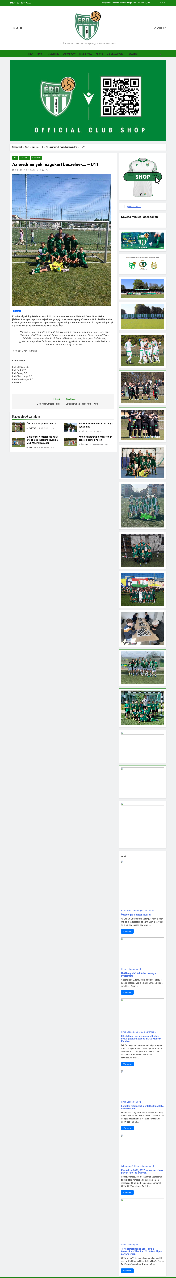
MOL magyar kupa (147, 1032)
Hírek (30, 54)
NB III (141, 969)
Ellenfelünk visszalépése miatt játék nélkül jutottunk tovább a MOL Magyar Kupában (42, 440)
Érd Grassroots (115, 54)
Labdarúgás (69, 54)
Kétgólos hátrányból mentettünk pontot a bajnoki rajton (142, 1107)
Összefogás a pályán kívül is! (137, 4)
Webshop (133, 54)
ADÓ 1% (99, 54)
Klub (39, 54)
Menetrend (53, 54)
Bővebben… (127, 931)
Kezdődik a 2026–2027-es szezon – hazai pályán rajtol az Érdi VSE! (142, 1171)
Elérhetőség (85, 54)
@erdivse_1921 (134, 206)
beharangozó (127, 1166)
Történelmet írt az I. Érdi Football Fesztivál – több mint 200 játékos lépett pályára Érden (141, 1251)
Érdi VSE (18, 170)
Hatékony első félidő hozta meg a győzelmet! (138, 974)
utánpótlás (36, 158)
